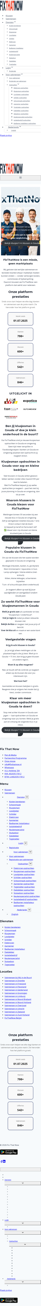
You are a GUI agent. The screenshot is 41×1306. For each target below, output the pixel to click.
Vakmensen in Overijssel (15, 1005)
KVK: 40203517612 (13, 773)
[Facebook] (1, 1162)
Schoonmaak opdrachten (22, 101)
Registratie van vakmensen (17, 81)
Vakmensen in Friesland (15, 983)
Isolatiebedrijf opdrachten (22, 120)
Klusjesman (12, 32)
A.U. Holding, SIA (12, 770)
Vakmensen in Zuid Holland (17, 1015)
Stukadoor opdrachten (21, 114)
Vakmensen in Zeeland (15, 1011)
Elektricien (12, 42)
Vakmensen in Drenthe (15, 980)
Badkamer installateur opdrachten (25, 123)
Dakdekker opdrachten (21, 111)
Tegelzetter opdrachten (21, 107)
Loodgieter (12, 35)
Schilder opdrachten (20, 98)
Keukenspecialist (14, 55)
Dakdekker (12, 61)
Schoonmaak (13, 29)
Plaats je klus (6, 135)
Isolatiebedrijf (13, 51)
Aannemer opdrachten (21, 104)
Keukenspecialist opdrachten (23, 117)
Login (20, 843)
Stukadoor (12, 58)
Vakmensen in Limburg (15, 996)
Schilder (11, 39)
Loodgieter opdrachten (21, 94)
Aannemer (12, 45)
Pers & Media (11, 755)
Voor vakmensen (14, 78)
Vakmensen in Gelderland (16, 990)
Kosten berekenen (15, 26)
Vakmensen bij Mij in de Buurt (18, 977)
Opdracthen (23, 864)
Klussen (9, 15)
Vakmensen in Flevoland (15, 986)
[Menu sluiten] (20, 1169)
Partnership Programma (16, 758)
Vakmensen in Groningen (16, 993)
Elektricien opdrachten (21, 88)
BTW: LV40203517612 (14, 776)
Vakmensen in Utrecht (14, 1008)
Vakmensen (11, 18)
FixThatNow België (13, 1018)
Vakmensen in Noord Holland (18, 1002)
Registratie (12, 71)
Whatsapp (9, 767)
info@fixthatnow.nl (13, 764)
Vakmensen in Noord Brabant (18, 999)
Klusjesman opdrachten (21, 91)
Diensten (21, 797)
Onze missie (10, 761)
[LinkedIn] (4, 1162)
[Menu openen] (20, 177)
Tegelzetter (12, 64)
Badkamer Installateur (16, 48)
